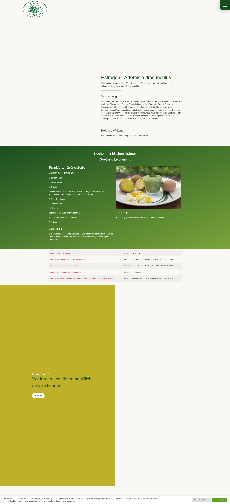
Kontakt (38, 396)
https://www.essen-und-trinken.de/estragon (66, 266)
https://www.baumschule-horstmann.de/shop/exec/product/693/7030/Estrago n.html (81, 278)
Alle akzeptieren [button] (219, 500)
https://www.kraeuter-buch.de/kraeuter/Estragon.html (70, 259)
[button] (3, 43)
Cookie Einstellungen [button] (201, 500)
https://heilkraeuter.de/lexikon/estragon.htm (66, 272)
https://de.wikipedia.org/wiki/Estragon (64, 253)
